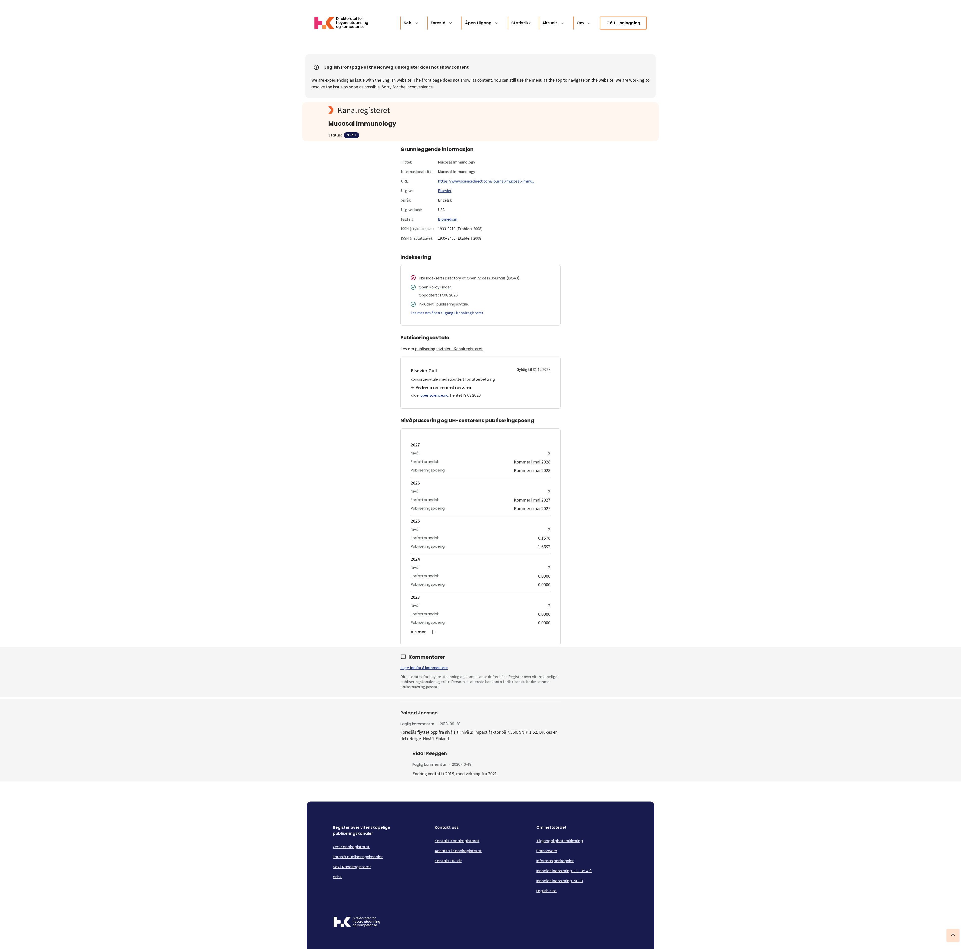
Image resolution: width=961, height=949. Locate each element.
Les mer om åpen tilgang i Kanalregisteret (447, 312)
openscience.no (434, 395)
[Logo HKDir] (357, 922)
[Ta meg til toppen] (952, 935)
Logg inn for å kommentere (424, 667)
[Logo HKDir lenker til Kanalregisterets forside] (344, 23)
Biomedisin (447, 219)
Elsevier (444, 190)
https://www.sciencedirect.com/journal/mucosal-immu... (486, 181)
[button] (480, 632)
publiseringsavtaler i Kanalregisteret (449, 349)
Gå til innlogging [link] (623, 23)
